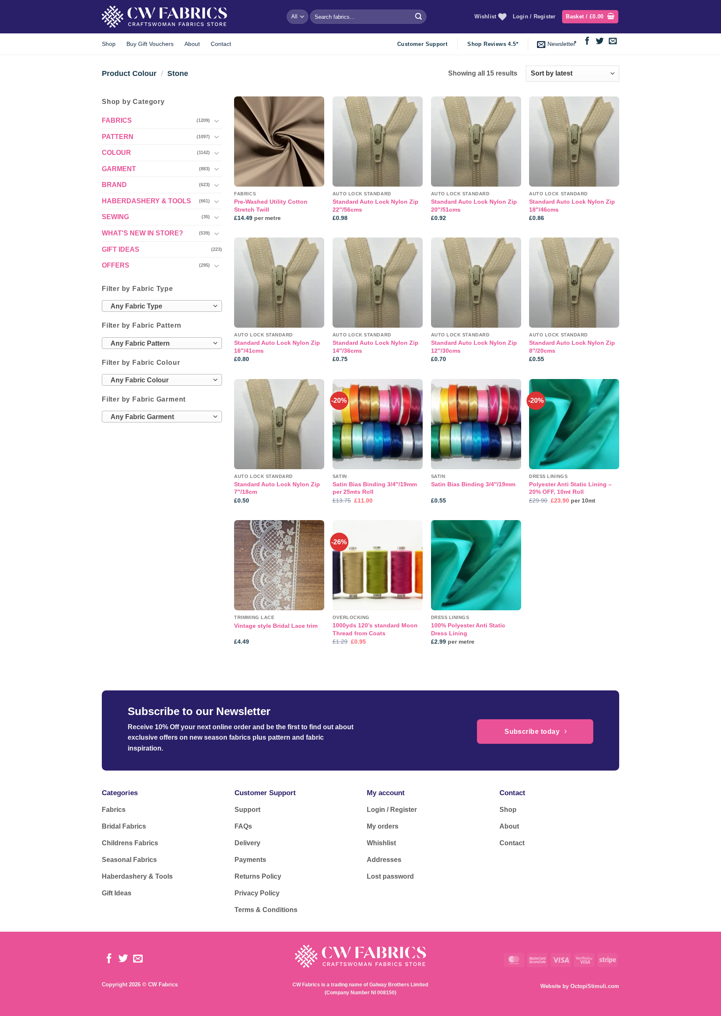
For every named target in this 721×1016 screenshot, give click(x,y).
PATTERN (118, 136)
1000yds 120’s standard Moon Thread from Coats (375, 629)
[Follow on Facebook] (587, 41)
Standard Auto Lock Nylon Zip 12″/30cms (474, 346)
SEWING (115, 216)
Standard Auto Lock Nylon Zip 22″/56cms (375, 205)
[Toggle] (217, 120)
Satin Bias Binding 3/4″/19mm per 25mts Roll (375, 488)
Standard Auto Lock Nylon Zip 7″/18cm (277, 488)
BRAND (114, 184)
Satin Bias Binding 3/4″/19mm (473, 484)
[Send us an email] (613, 41)
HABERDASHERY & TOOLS (146, 200)
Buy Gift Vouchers (150, 43)
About (192, 43)
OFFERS (115, 265)
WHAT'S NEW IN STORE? (142, 233)
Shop (109, 43)
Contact (221, 43)
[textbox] (159, 306)
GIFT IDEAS (120, 249)
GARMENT (119, 168)
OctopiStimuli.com (594, 986)
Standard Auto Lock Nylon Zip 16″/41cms (277, 346)
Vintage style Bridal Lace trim (276, 625)
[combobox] (162, 306)
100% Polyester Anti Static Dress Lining (468, 629)
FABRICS (117, 120)
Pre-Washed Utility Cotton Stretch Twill (271, 205)
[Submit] (418, 17)
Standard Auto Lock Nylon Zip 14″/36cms (375, 346)
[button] (590, 17)
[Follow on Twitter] (600, 41)
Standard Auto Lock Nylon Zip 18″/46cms (572, 205)
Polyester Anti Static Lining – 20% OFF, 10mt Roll (570, 488)
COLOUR (116, 152)
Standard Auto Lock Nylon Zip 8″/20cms (572, 346)
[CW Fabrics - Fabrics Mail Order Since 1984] (164, 16)
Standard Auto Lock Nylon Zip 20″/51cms (474, 205)
